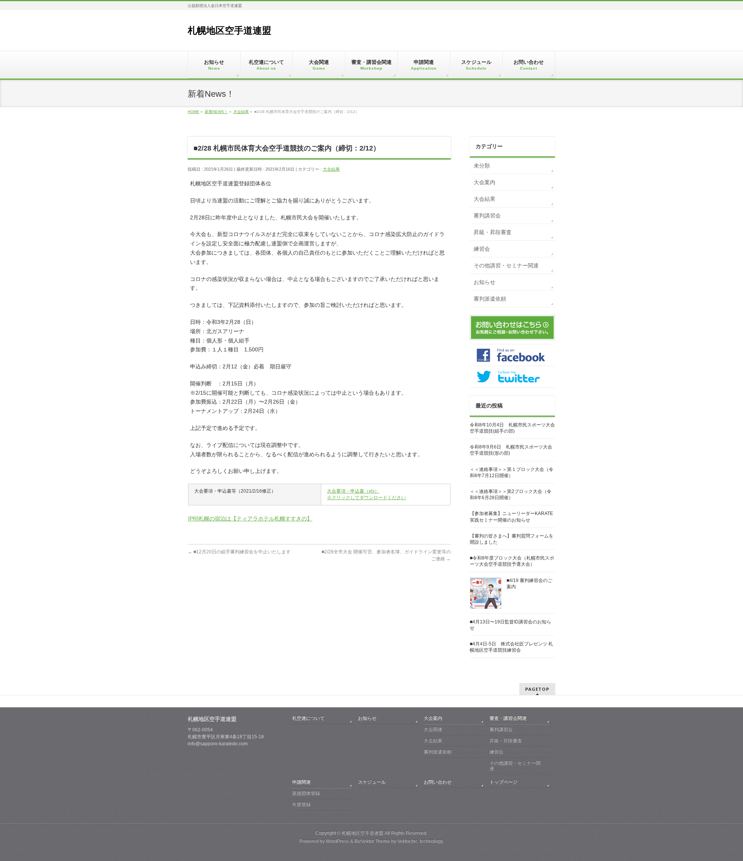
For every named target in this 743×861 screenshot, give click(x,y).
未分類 (482, 166)
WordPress (337, 841)
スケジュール (372, 782)
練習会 (482, 249)
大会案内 (484, 182)
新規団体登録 (306, 793)
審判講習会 (487, 215)
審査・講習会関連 (508, 718)
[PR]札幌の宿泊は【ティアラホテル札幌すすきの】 (250, 518)
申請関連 (301, 782)
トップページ (503, 782)
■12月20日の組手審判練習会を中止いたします (239, 552)
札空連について (308, 718)
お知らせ (484, 282)
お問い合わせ (438, 782)
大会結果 (331, 169)
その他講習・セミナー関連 (506, 265)
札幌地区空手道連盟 (229, 30)
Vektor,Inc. (408, 841)
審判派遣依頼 (490, 299)
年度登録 (301, 804)
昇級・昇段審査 (493, 232)
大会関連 (433, 729)
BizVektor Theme (372, 841)
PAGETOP (537, 689)
